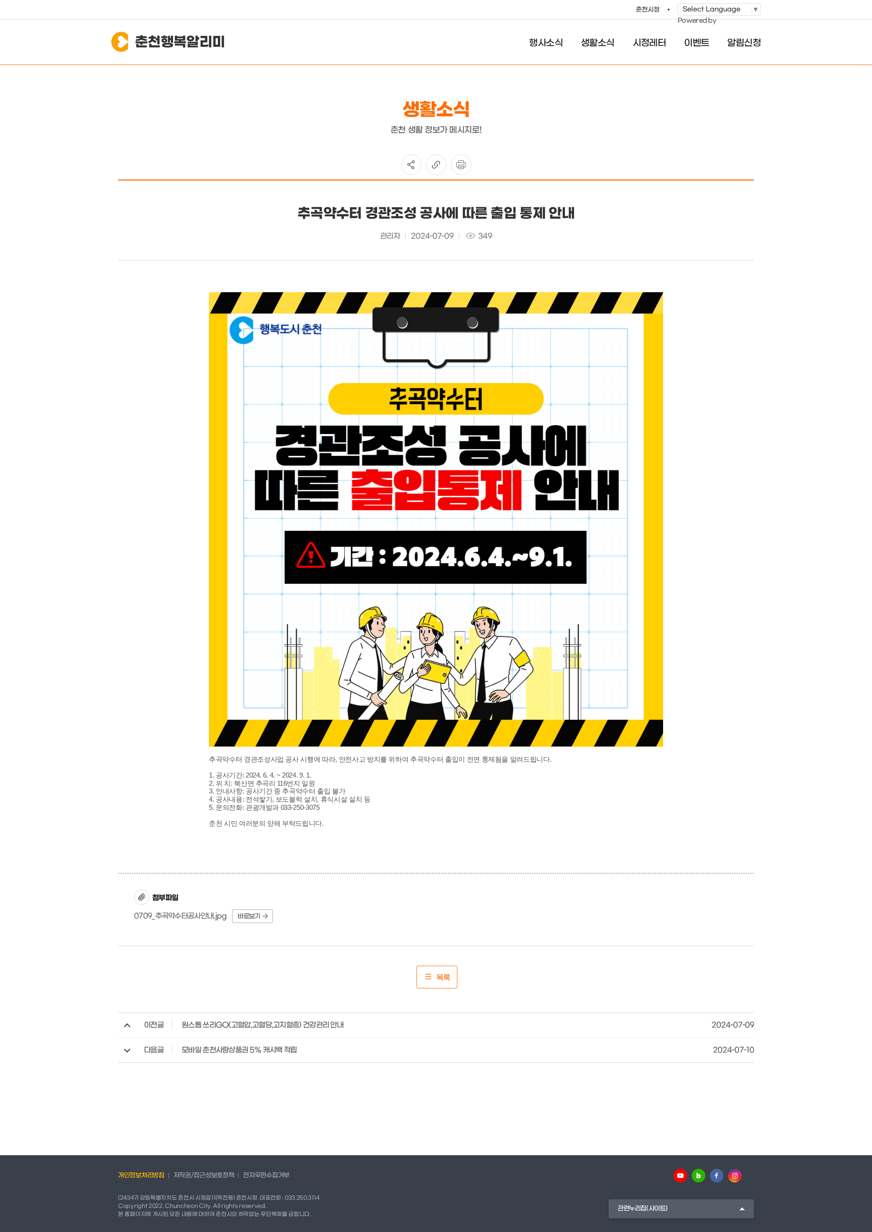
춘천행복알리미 (180, 42)
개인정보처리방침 (141, 1175)
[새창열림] (680, 1175)
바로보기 (249, 916)
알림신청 (744, 43)
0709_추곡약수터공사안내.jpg (180, 916)
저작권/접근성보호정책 (203, 1175)
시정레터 (649, 43)
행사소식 (546, 43)
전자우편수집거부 (266, 1175)
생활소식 (597, 43)
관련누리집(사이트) (643, 1208)
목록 (443, 977)
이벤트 (696, 43)
